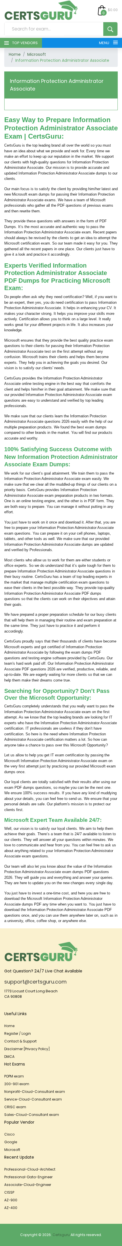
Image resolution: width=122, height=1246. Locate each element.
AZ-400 (10, 1207)
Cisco (9, 1134)
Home (15, 54)
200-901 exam (16, 1083)
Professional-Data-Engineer (28, 1177)
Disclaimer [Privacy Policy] (27, 1048)
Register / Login (17, 1033)
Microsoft (36, 54)
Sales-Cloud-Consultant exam (31, 1114)
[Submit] (110, 29)
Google (10, 1142)
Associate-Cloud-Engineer (27, 1184)
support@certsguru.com (35, 981)
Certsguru (61, 1234)
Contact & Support (20, 1041)
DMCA (9, 1056)
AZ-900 (10, 1200)
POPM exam (14, 1076)
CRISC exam (15, 1107)
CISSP (9, 1192)
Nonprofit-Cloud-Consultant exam (34, 1091)
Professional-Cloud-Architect (29, 1169)
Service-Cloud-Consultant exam (33, 1099)
